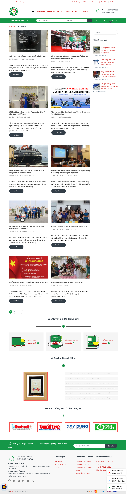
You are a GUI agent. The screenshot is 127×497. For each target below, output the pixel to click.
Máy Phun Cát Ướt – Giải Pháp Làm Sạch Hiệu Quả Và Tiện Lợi (108, 74)
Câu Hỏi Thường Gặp (103, 467)
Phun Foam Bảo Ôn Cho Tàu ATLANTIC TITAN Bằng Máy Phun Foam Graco (26, 172)
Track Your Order (90, 2)
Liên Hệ (85, 11)
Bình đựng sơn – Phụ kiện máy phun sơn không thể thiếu (108, 62)
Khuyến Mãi (51, 11)
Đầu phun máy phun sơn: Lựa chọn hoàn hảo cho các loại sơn (109, 86)
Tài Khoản (115, 2)
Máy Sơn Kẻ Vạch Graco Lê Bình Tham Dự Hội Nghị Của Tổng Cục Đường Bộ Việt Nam (70, 172)
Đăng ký (111, 446)
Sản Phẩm (104, 2)
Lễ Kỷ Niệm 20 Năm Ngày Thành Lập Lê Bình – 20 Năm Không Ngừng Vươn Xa (69, 57)
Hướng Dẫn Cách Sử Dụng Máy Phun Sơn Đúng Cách (108, 50)
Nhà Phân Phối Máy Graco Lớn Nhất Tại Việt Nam (27, 56)
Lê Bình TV (69, 11)
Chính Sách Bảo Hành (83, 461)
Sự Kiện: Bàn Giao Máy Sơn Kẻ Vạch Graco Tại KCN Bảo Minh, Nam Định (26, 227)
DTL (11, 491)
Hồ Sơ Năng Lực (60, 464)
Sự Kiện (60, 11)
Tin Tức (77, 11)
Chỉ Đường (77, 2)
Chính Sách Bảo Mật (83, 473)
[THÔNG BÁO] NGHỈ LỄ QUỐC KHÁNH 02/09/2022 (28, 282)
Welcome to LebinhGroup (16, 2)
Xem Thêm (16, 74)
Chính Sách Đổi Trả (82, 464)
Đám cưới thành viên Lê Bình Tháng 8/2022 (67, 282)
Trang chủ (12, 26)
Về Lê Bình (41, 11)
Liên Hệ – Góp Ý (102, 470)
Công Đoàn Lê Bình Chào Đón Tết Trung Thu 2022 (70, 226)
